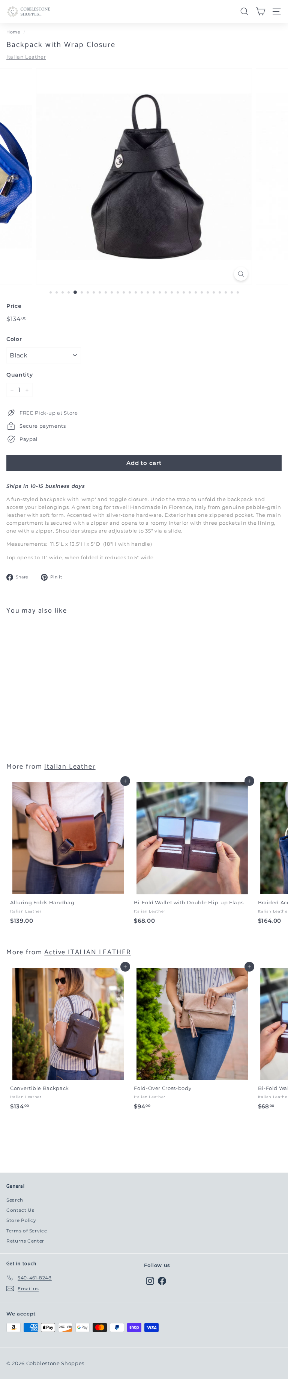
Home (13, 32)
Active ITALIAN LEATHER (87, 952)
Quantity (19, 374)
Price (13, 306)
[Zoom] (241, 274)
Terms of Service (26, 1231)
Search (14, 1200)
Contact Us (20, 1210)
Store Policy (21, 1220)
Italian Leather (26, 57)
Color (14, 339)
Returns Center (25, 1241)
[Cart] (260, 11)
